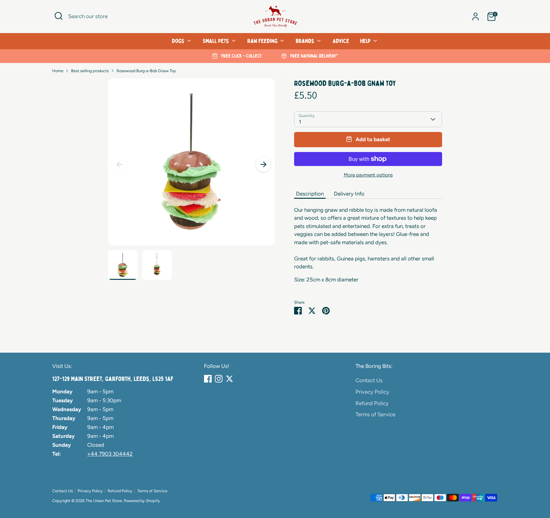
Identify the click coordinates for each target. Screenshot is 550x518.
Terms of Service (375, 414)
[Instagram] (218, 379)
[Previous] (119, 164)
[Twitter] (229, 379)
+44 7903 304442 (110, 454)
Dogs (179, 41)
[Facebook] (208, 379)
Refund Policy (372, 403)
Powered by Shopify (142, 500)
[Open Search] (58, 16)
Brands (305, 41)
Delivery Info (349, 193)
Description (310, 193)
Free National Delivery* (313, 56)
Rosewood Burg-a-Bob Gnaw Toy (146, 70)
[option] (236, 56)
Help (366, 41)
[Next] (263, 164)
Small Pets (216, 41)
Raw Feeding (263, 41)
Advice (341, 41)
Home (57, 70)
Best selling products (90, 70)
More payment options (368, 175)
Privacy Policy (372, 392)
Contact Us (369, 380)
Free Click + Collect (240, 56)
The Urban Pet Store (104, 500)
